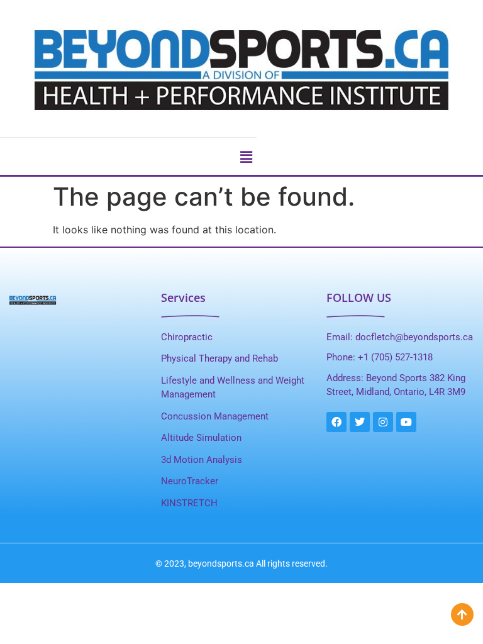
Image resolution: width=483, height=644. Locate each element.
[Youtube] (406, 422)
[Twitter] (360, 422)
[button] (246, 157)
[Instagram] (383, 422)
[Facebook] (336, 422)
